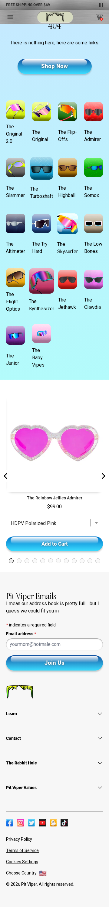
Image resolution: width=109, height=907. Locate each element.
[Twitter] (31, 822)
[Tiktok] (64, 822)
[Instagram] (20, 822)
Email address (21, 633)
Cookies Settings (22, 861)
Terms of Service (22, 850)
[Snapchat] (53, 822)
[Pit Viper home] (55, 17)
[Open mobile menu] (10, 17)
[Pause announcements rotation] (101, 5)
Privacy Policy (19, 839)
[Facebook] (9, 822)
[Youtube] (42, 822)
